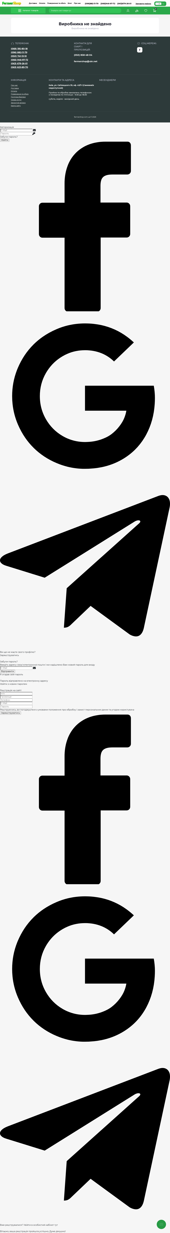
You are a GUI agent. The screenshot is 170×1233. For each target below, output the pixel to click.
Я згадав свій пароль (11, 674)
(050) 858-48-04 (83, 55)
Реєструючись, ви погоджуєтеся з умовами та (67, 709)
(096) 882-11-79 (19, 52)
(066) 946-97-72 (19, 60)
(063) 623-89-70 (19, 67)
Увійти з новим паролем (13, 684)
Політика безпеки (18, 97)
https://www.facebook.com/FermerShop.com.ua (139, 49)
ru (163, 4)
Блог (70, 3)
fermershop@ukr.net (85, 61)
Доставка (33, 3)
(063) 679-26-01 (19, 63)
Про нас (77, 3)
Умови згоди (16, 100)
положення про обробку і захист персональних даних (78, 709)
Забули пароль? (9, 137)
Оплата (42, 3)
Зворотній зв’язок (18, 103)
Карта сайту (16, 106)
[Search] (119, 10)
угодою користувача (123, 709)
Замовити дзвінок (143, 4)
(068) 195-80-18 (19, 48)
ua (159, 4)
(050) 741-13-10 (19, 56)
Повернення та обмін (56, 3)
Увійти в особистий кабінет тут (41, 1225)
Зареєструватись (9, 655)
